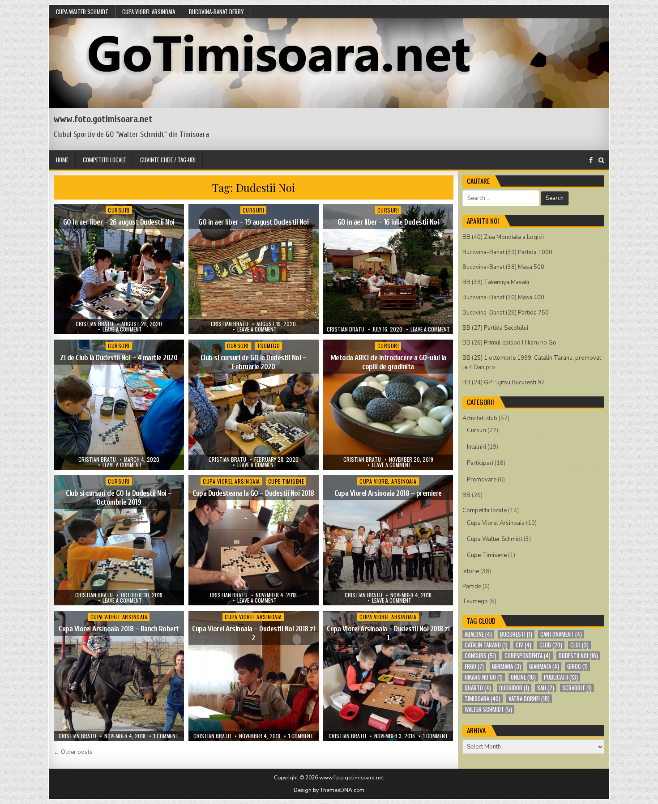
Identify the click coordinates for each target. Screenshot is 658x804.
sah (545, 688)
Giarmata (544, 666)
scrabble (577, 688)
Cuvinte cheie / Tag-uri (168, 159)
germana (506, 666)
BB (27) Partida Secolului (495, 328)
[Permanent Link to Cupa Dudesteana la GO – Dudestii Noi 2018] (253, 540)
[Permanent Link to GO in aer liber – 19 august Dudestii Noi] (253, 269)
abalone (478, 634)
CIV (523, 645)
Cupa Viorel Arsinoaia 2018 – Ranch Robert (119, 629)
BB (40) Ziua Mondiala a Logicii (503, 237)
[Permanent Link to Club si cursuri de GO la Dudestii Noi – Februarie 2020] (253, 405)
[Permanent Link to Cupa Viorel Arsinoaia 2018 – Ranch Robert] (119, 676)
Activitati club (479, 418)
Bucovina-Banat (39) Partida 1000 (507, 252)
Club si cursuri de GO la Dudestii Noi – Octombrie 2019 (119, 497)
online (523, 677)
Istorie (470, 571)
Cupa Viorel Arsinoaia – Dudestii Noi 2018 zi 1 (388, 633)
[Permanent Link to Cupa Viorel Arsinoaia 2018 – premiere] (388, 540)
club (550, 645)
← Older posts (73, 752)
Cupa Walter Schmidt (82, 11)
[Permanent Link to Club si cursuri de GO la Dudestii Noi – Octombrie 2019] (119, 540)
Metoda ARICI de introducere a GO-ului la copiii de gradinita (388, 362)
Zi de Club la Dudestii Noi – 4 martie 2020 (118, 357)
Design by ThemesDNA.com (329, 790)
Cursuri (119, 210)
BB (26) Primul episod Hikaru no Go (509, 343)
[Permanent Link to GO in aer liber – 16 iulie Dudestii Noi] (388, 269)
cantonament (561, 634)
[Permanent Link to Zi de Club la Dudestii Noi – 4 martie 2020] (119, 405)
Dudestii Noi (578, 655)
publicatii (561, 677)
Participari (480, 463)
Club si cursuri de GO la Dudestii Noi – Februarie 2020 (254, 362)
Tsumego (268, 345)
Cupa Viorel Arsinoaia (148, 11)
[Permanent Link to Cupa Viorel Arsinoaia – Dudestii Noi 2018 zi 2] (253, 676)
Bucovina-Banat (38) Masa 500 (503, 267)
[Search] (601, 160)
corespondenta (527, 655)
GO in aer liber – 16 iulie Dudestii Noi (388, 222)
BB (466, 495)
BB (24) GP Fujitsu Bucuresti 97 (503, 383)
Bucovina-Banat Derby (216, 11)
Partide (471, 587)
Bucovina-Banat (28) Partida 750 (505, 313)
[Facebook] (591, 160)
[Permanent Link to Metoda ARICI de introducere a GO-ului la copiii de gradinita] (388, 405)
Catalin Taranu (486, 645)
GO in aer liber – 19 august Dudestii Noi (253, 222)
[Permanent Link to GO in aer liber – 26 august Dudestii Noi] (119, 269)
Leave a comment (122, 329)
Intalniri (476, 447)
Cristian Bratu (94, 324)
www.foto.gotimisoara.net (103, 119)
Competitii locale (104, 159)
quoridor (514, 688)
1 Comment (166, 736)
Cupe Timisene (286, 481)
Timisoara (482, 698)
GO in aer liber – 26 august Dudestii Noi (119, 222)
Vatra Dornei (529, 698)
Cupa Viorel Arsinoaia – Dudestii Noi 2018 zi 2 (253, 633)
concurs (480, 655)
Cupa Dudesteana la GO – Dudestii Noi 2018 (253, 493)
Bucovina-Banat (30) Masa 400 (503, 298)
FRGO (474, 666)
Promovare (481, 480)
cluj (579, 645)
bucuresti (516, 634)
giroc (577, 666)
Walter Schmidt (488, 709)
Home (62, 159)
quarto (478, 688)
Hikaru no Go (484, 677)
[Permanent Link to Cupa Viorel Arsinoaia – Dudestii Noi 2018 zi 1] (388, 676)
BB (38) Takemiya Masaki (495, 282)
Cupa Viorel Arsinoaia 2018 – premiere (388, 493)
